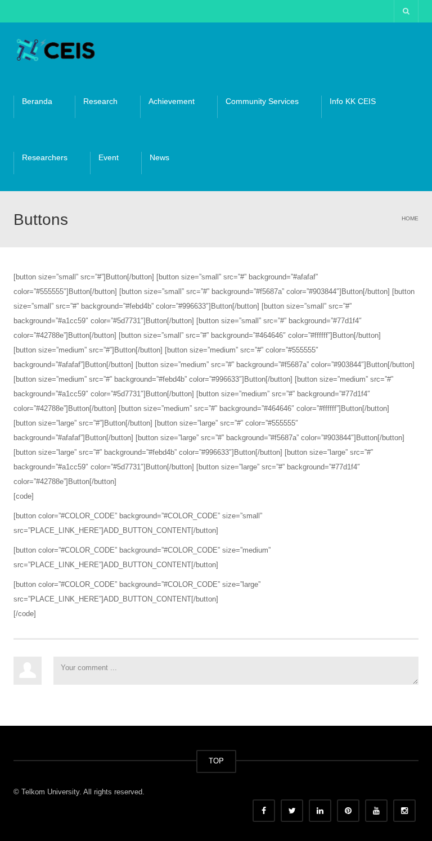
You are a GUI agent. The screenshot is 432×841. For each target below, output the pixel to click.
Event (108, 157)
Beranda (37, 101)
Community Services (262, 101)
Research (100, 101)
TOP (216, 761)
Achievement (171, 101)
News (159, 157)
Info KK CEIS (353, 101)
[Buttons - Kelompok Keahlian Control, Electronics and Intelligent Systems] (56, 50)
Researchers (45, 157)
